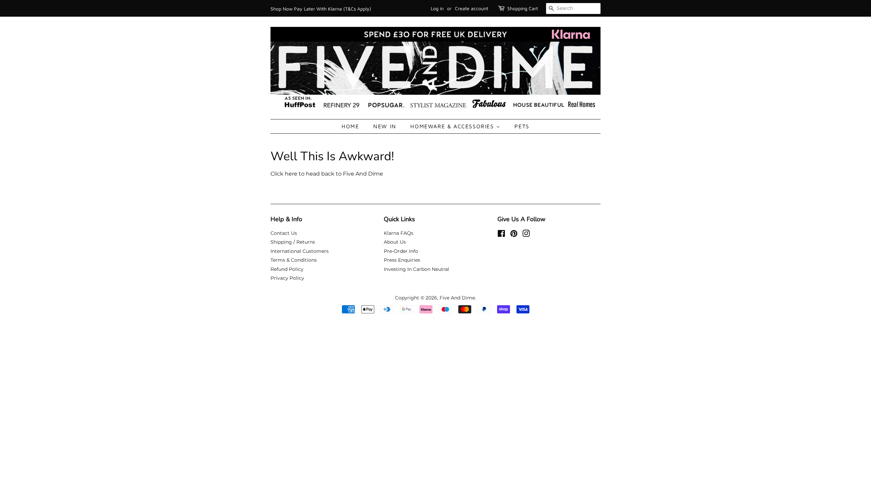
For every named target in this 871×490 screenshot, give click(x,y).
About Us (395, 242)
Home (350, 126)
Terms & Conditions (293, 260)
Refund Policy (286, 269)
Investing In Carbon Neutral (416, 269)
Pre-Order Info (401, 251)
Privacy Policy (287, 278)
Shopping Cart (522, 8)
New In (384, 126)
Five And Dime (457, 297)
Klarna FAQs (398, 233)
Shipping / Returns (292, 242)
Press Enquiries (402, 260)
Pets (521, 126)
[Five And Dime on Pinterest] (513, 235)
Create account (471, 8)
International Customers (299, 251)
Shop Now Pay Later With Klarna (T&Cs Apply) (320, 9)
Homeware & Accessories (453, 126)
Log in (437, 8)
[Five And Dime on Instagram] (526, 235)
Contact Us (283, 233)
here (291, 173)
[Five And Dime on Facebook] (501, 235)
